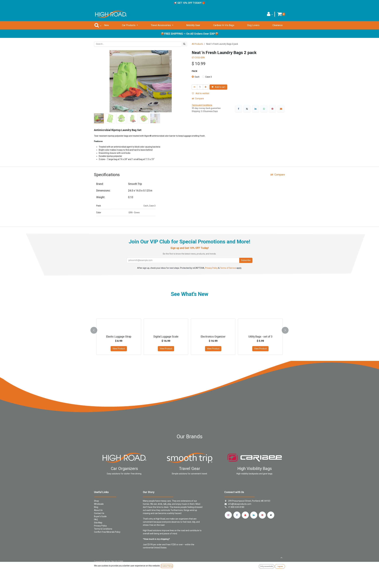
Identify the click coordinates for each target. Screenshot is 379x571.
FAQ (96, 519)
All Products (197, 44)
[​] (228, 515)
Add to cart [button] (220, 87)
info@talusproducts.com (239, 504)
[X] (246, 108)
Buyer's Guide (100, 516)
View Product (129, 348)
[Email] (281, 108)
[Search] (184, 44)
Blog (96, 507)
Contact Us (99, 513)
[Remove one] (194, 87)
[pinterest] (262, 515)
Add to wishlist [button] (202, 93)
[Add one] (205, 87)
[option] (249, 329)
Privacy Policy (211, 268)
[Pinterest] (272, 108)
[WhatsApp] (264, 108)
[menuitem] (106, 25)
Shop (96, 501)
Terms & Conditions (103, 529)
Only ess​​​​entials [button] (266, 566)
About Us (98, 510)
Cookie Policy (166, 566)
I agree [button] (280, 566)
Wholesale (99, 504)
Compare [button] (199, 98)
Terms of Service (228, 268)
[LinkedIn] (255, 108)
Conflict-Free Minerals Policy (107, 532)
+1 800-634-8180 (236, 507)
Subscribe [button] (245, 260)
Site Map (98, 522)
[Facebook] (238, 108)
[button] (270, 14)
